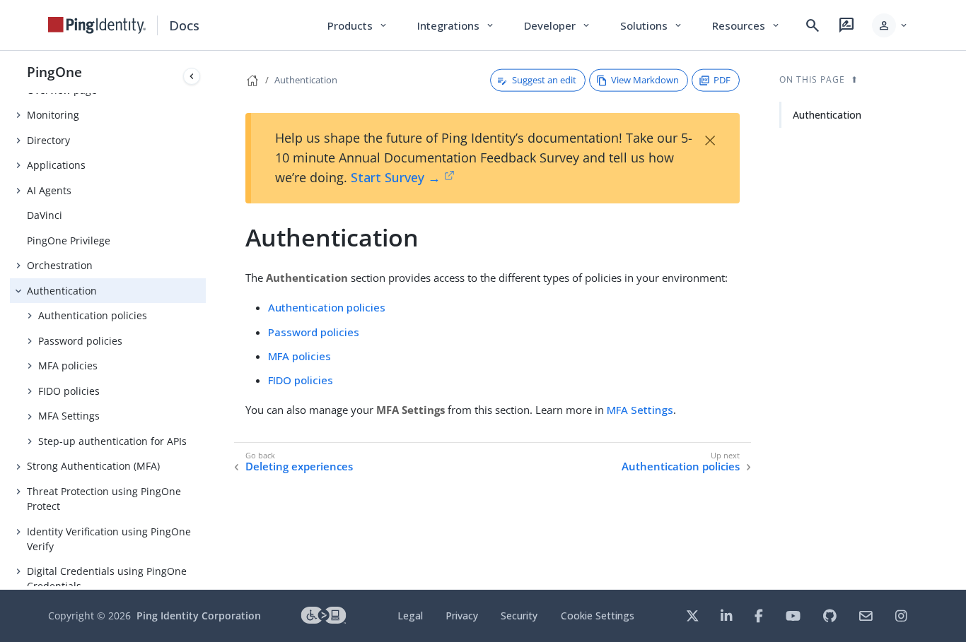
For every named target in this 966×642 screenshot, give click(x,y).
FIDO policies (69, 391)
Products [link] (358, 25)
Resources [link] (746, 25)
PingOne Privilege (68, 240)
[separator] (206, 320)
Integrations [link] (456, 25)
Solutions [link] (652, 25)
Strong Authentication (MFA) (93, 465)
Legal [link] (410, 615)
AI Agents (49, 190)
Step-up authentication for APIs (112, 441)
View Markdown (645, 79)
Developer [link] (558, 25)
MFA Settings (69, 415)
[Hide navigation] (191, 76)
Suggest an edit (544, 79)
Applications (56, 165)
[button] (890, 25)
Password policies (80, 340)
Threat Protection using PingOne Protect (104, 499)
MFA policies (68, 365)
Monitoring (53, 114)
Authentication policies (92, 315)
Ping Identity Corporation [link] (198, 615)
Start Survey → (396, 177)
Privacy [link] (462, 615)
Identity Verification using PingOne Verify (109, 539)
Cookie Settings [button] (597, 615)
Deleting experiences (299, 466)
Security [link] (519, 615)
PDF (722, 79)
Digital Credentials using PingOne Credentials (107, 578)
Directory (48, 140)
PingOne (54, 72)
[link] (97, 25)
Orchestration (60, 265)
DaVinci (44, 215)
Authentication (62, 290)
